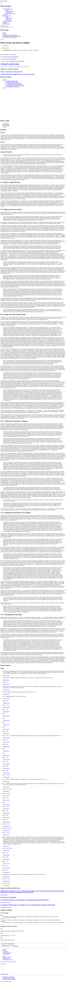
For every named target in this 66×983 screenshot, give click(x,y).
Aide (4, 950)
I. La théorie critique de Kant (11, 80)
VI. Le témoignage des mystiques (12, 86)
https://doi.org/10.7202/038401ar (9, 58)
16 (36, 234)
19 (7, 253)
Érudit (7, 16)
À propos (9, 15)
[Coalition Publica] (5, 974)
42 (7, 600)
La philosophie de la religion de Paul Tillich (12, 36)
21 (7, 265)
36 (29, 531)
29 (59, 408)
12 (56, 203)
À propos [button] (5, 15)
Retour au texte (6, 675)
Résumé (4, 79)
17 (60, 241)
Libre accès (8, 19)
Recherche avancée (7, 21)
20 (44, 256)
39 (10, 579)
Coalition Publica (9, 18)
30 (37, 412)
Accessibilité (5, 951)
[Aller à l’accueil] (4, 1)
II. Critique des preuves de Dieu (12, 82)
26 (52, 363)
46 (15, 650)
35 (24, 506)
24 (43, 311)
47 (47, 660)
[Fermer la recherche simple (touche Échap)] (2, 2)
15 (3, 226)
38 (17, 558)
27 (28, 378)
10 (24, 198)
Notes (4, 87)
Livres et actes (8, 12)
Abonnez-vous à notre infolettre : (8, 945)
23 (21, 296)
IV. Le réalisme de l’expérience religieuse (14, 84)
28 (9, 400)
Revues (7, 10)
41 (9, 588)
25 (60, 335)
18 (59, 248)
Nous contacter (6, 953)
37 (7, 545)
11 (20, 202)
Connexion (5, 14)
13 (3, 206)
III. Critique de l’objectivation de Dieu (13, 83)
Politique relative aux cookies (9, 978)
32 (19, 448)
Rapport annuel (9, 20)
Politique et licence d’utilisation (9, 979)
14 (43, 220)
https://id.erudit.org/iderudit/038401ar (10, 56)
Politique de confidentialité (8, 976)
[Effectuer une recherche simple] (1, 2)
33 (50, 469)
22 (50, 278)
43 (27, 611)
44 (55, 626)
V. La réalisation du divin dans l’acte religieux (15, 85)
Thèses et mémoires (10, 11)
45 (6, 630)
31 (30, 443)
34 (61, 489)
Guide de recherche (7, 952)
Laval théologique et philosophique (10, 35)
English (4, 22)
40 (33, 584)
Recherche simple (4, 26)
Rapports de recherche (10, 13)
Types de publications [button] (7, 8)
